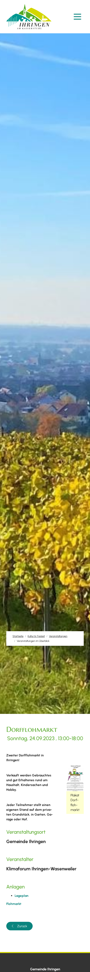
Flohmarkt (13, 904)
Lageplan (21, 896)
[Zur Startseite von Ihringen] (30, 16)
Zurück (22, 926)
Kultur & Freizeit (36, 636)
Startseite (18, 636)
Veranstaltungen (58, 636)
